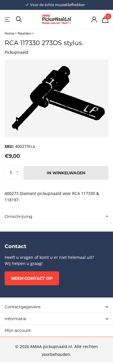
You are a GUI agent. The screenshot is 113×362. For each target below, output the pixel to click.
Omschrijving (18, 216)
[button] (19, 168)
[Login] (94, 19)
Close (56, 307)
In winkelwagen (66, 172)
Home (9, 33)
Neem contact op (31, 278)
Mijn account (18, 330)
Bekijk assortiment (8, 19)
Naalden (24, 33)
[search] (19, 19)
